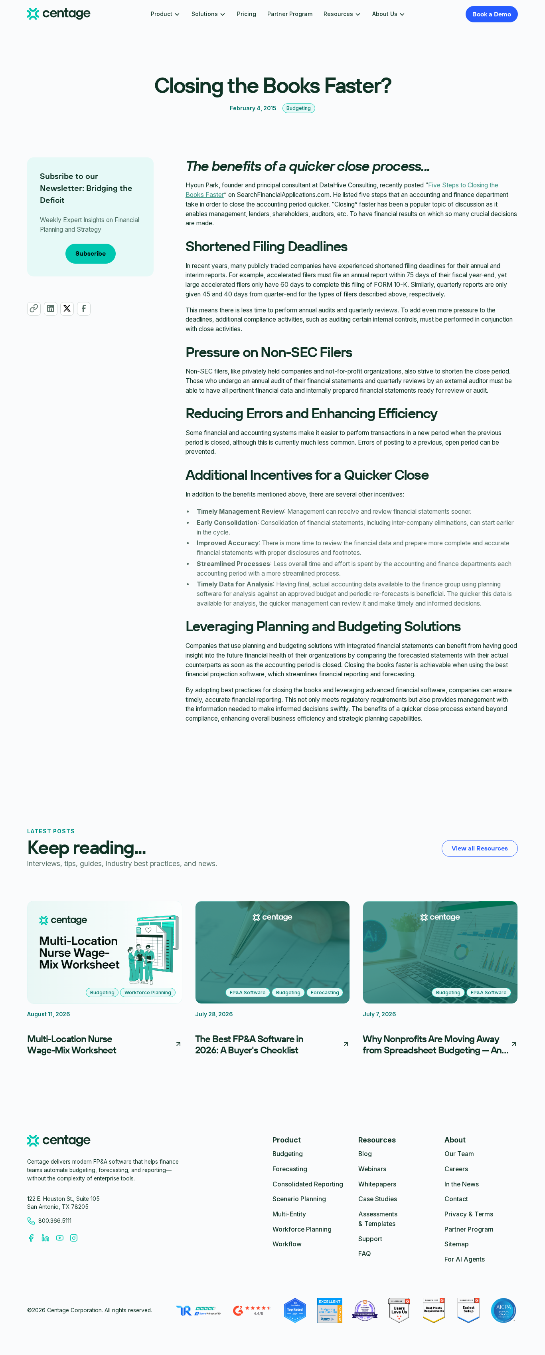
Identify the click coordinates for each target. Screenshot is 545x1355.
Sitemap (456, 1244)
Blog (365, 1154)
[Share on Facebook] (84, 308)
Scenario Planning (299, 1199)
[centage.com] (58, 1142)
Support (370, 1239)
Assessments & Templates (377, 1219)
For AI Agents (464, 1259)
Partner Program (289, 14)
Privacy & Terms (468, 1214)
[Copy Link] (34, 308)
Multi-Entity (289, 1214)
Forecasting (289, 1169)
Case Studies (377, 1199)
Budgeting (287, 1154)
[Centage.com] (58, 14)
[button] (166, 14)
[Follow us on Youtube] (63, 1238)
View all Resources (480, 848)
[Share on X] (67, 308)
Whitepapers (377, 1184)
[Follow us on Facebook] (34, 1238)
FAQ (364, 1254)
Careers (456, 1169)
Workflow (287, 1244)
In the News (461, 1184)
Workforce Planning (302, 1229)
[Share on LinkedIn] (50, 308)
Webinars (372, 1169)
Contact (456, 1199)
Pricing (246, 14)
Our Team (459, 1154)
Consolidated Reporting (307, 1184)
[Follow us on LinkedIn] (48, 1238)
